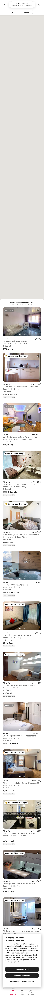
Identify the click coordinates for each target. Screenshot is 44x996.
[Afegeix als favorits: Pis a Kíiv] (38, 310)
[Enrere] (5, 4)
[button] (8, 349)
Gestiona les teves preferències (22, 981)
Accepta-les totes (22, 970)
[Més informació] (31, 305)
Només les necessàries (22, 975)
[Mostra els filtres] (39, 4)
